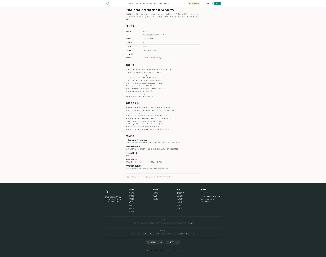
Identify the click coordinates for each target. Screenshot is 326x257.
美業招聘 (149, 3)
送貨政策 (180, 208)
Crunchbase (183, 223)
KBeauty (181, 233)
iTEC (133, 233)
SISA (169, 233)
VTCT (139, 233)
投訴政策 (180, 199)
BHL (174, 233)
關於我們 (131, 3)
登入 (212, 3)
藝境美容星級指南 (194, 3)
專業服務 (142, 3)
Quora (165, 223)
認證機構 (131, 202)
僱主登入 (155, 196)
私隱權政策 (180, 193)
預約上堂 (217, 3)
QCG (163, 233)
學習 (137, 3)
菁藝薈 (160, 3)
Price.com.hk (173, 223)
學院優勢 (131, 199)
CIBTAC (151, 233)
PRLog (190, 223)
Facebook (136, 223)
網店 (155, 3)
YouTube (144, 223)
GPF (193, 233)
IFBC (187, 233)
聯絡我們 (166, 3)
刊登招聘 (155, 193)
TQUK (145, 233)
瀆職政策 (180, 202)
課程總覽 (131, 196)
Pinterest (151, 223)
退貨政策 (180, 205)
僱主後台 (155, 199)
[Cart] (204, 3)
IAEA (158, 233)
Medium (159, 223)
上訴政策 (180, 196)
